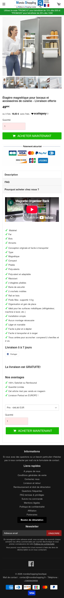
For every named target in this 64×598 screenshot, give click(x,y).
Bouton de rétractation (32, 519)
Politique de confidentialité (32, 506)
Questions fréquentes (32, 490)
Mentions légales (32, 502)
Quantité (6, 119)
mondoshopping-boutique (34, 573)
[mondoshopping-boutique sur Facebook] (31, 565)
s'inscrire (54, 533)
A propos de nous (32, 471)
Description (11, 174)
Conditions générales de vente (32, 475)
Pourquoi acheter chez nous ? (22, 189)
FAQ (7, 182)
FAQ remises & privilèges (32, 494)
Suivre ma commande (32, 498)
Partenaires (32, 514)
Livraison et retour (32, 483)
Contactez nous (32, 479)
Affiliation (32, 510)
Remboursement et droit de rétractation (32, 486)
